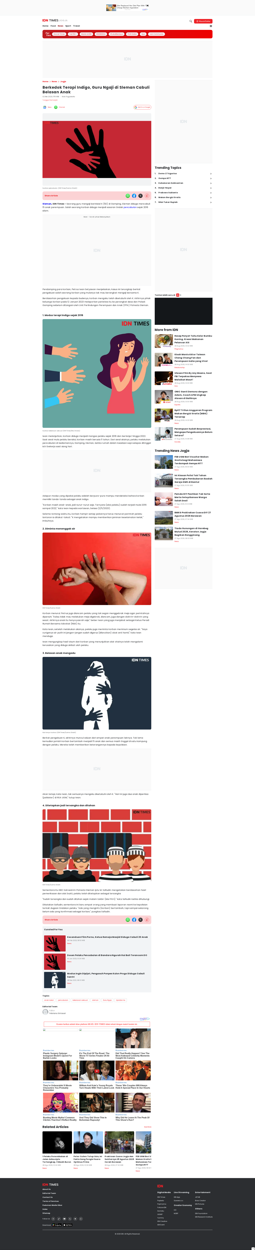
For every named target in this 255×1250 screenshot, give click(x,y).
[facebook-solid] (134, 196)
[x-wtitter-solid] (140, 196)
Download (46, 1225)
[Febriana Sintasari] (45, 1012)
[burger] (210, 26)
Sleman (46, 203)
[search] (190, 21)
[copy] (147, 196)
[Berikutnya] (151, 1143)
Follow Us (46, 1219)
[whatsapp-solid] (128, 196)
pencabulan (130, 207)
